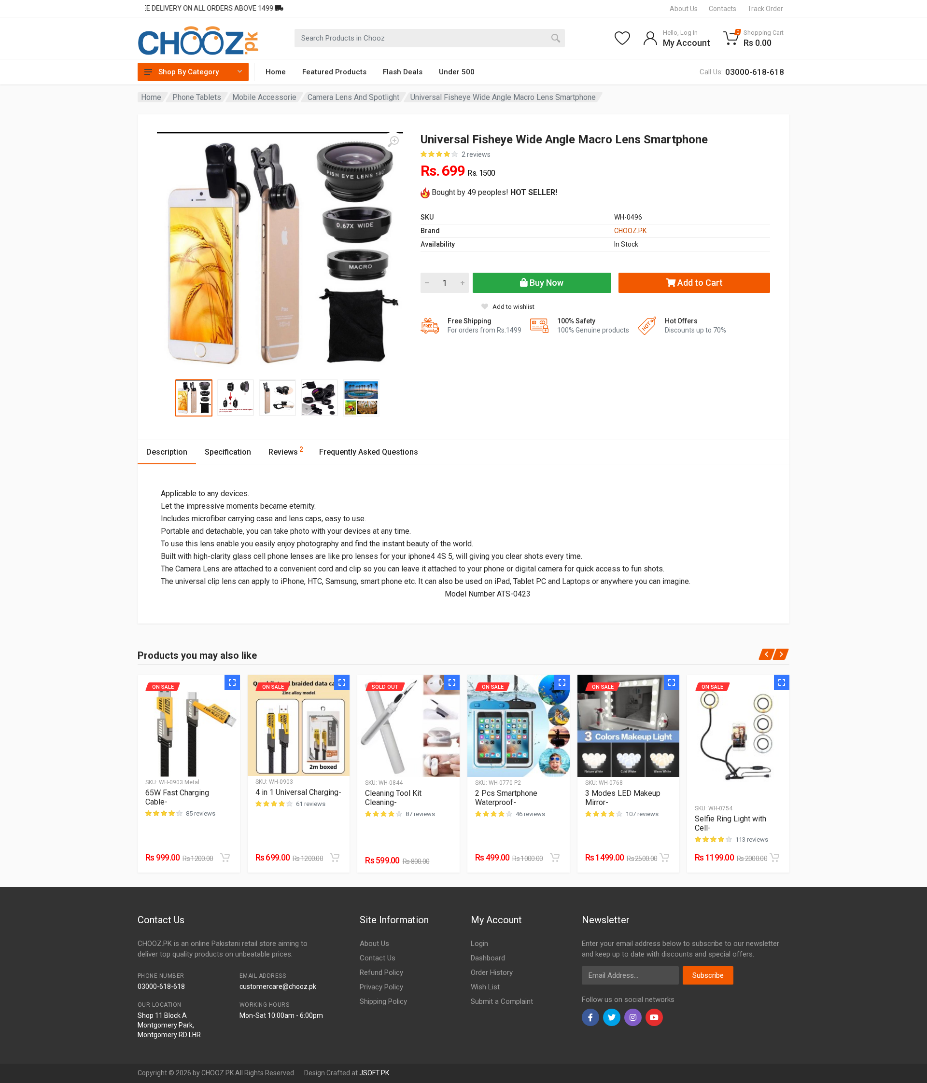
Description (166, 452)
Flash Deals (402, 72)
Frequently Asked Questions (368, 452)
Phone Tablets (196, 97)
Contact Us (377, 958)
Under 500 (457, 72)
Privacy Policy (381, 987)
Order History (492, 972)
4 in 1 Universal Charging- (298, 792)
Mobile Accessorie (264, 97)
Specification (228, 452)
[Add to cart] (225, 857)
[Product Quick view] (232, 682)
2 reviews (476, 154)
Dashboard (488, 958)
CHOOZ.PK (630, 231)
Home (276, 72)
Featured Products (334, 72)
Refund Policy (381, 972)
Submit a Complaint (502, 1001)
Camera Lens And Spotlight (353, 97)
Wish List (485, 987)
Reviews (285, 451)
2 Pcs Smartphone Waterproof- (506, 798)
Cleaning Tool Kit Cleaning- (393, 798)
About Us (374, 943)
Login (479, 943)
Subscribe (708, 975)
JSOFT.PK (374, 1073)
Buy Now (545, 283)
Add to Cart (699, 283)
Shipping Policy (383, 1001)
